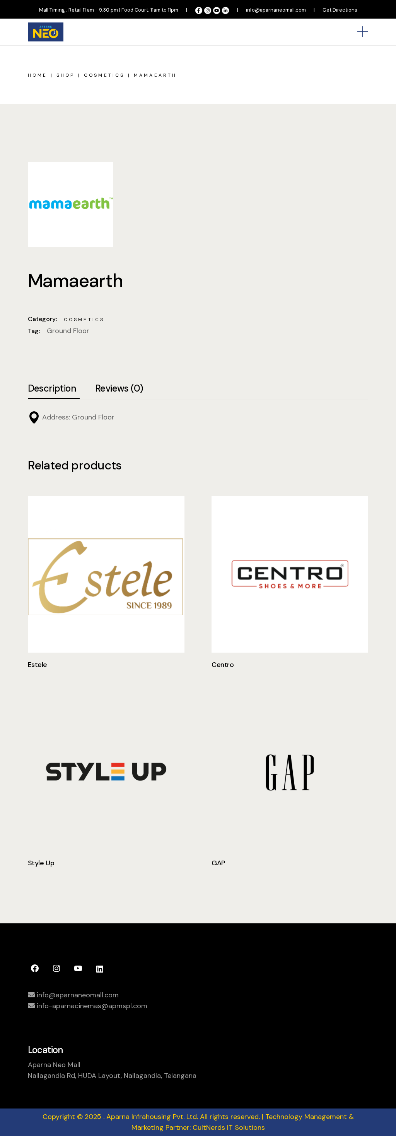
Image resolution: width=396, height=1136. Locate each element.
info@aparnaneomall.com (276, 10)
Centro (223, 664)
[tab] (52, 389)
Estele (37, 664)
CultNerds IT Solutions (229, 1127)
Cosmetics (84, 319)
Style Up (41, 863)
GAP (218, 863)
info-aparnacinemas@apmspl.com (91, 1006)
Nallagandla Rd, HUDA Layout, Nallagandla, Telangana (112, 1075)
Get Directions (340, 10)
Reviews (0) (119, 388)
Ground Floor (68, 330)
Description (52, 388)
